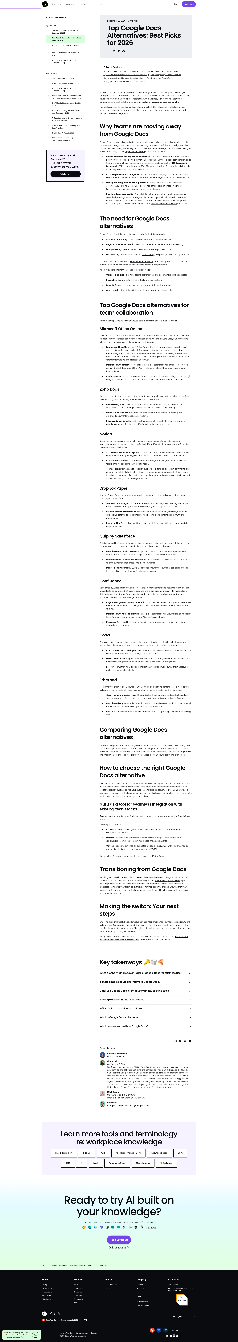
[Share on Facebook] (123, 51)
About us (140, 1288)
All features (46, 1295)
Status (107, 1288)
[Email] (109, 51)
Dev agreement (82, 1333)
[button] (57, 4)
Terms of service (66, 1333)
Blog (75, 1303)
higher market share (135, 151)
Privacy (94, 1333)
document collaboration (129, 877)
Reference (53, 1265)
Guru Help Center (112, 1284)
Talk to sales (189, 4)
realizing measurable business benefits (160, 102)
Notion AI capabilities (170, 475)
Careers (140, 1284)
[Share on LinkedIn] (114, 51)
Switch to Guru (142, 1302)
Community (78, 1299)
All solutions (46, 1299)
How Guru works (48, 1288)
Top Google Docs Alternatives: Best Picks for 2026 (89, 1265)
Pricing (100, 4)
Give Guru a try (161, 856)
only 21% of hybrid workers (167, 880)
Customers (78, 1288)
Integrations (47, 1292)
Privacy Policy (20, 1337)
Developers (78, 1295)
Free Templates (143, 1305)
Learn (76, 1284)
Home (44, 1265)
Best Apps (63, 1265)
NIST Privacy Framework (141, 261)
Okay (35, 1335)
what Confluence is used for (133, 594)
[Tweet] (119, 51)
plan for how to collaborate (164, 203)
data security (148, 254)
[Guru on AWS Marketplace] (182, 1299)
